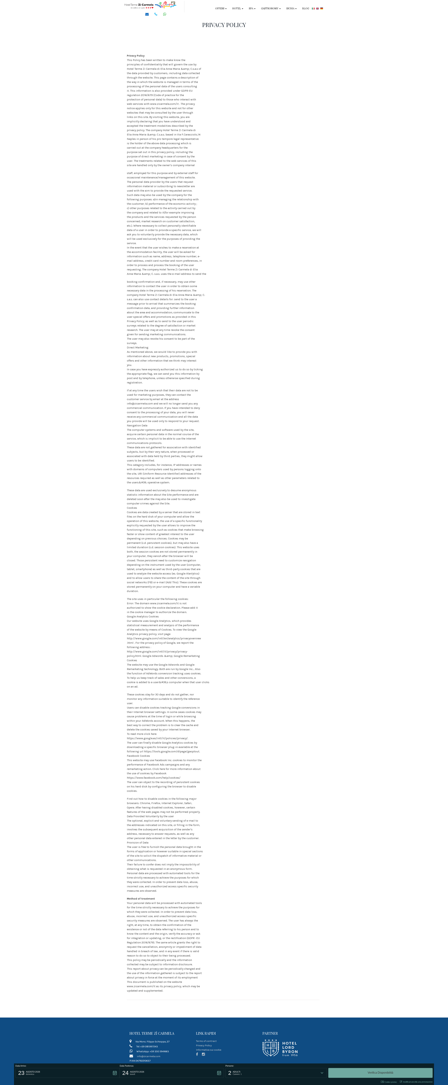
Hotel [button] (236, 8)
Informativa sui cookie (208, 1049)
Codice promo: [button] (391, 1082)
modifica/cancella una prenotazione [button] (418, 1082)
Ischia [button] (290, 8)
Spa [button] (251, 8)
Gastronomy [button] (270, 8)
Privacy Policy (204, 1045)
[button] (67, 1073)
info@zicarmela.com (148, 1056)
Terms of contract (206, 1041)
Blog (305, 8)
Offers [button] (220, 8)
